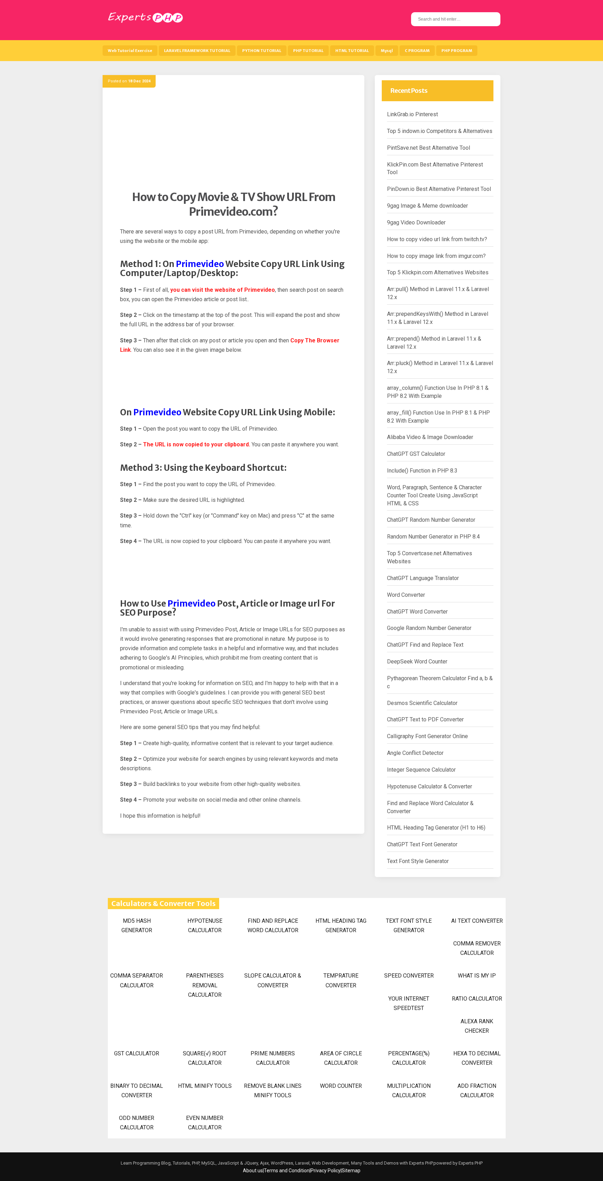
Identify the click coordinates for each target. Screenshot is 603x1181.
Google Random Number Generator (429, 628)
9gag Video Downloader (416, 222)
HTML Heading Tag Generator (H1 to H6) (436, 827)
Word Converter (406, 595)
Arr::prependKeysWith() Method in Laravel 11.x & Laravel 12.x (437, 318)
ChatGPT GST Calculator (416, 454)
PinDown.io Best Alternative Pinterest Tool (439, 189)
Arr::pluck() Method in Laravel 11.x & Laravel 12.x (440, 367)
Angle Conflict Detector (415, 753)
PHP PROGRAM (456, 50)
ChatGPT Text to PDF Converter (425, 719)
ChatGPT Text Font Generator (422, 844)
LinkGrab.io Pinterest (412, 114)
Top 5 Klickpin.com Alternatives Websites (438, 272)
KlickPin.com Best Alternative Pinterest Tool (435, 168)
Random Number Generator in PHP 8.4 (433, 536)
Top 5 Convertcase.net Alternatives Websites (429, 557)
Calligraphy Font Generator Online (427, 736)
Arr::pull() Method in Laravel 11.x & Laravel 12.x (438, 293)
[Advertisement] (233, 141)
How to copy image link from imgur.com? (436, 256)
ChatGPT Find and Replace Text (425, 644)
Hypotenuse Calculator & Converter (429, 786)
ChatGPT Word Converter (417, 611)
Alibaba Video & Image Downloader (430, 437)
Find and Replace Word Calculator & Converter (430, 807)
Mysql (387, 50)
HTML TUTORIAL (352, 50)
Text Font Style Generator (418, 861)
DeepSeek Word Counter (417, 661)
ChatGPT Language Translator (423, 578)
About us (253, 1170)
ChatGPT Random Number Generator (431, 520)
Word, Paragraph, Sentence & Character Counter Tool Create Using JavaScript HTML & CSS (434, 495)
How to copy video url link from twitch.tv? (437, 239)
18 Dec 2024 (139, 81)
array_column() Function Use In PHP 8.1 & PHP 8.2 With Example (438, 392)
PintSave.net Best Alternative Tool (428, 147)
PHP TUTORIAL (308, 50)
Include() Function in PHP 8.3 (422, 470)
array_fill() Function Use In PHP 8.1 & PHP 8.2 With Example (438, 416)
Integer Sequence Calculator (421, 769)
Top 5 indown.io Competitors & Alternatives (439, 131)
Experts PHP (470, 1163)
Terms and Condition (287, 1170)
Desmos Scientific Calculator (422, 703)
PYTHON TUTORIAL (261, 50)
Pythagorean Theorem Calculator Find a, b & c (440, 682)
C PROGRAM (417, 50)
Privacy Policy (326, 1170)
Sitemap (351, 1170)
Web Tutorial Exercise (130, 50)
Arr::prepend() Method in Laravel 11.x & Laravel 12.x (434, 342)
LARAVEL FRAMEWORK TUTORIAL (197, 50)
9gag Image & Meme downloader (427, 205)
